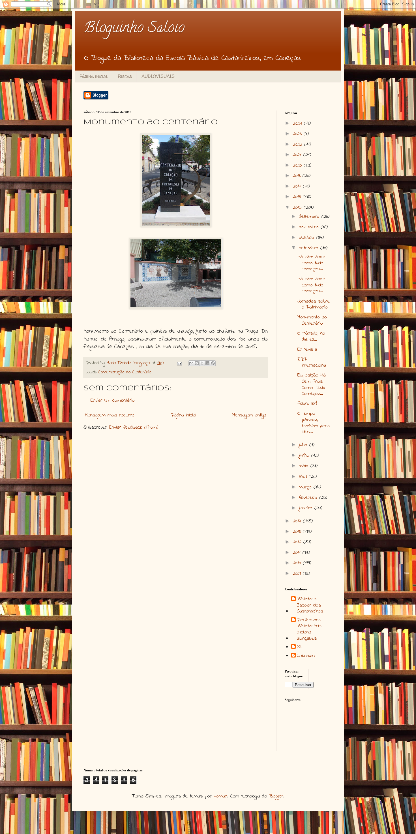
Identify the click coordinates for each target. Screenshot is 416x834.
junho (305, 455)
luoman (220, 796)
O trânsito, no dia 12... (311, 336)
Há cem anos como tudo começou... (311, 263)
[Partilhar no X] (202, 363)
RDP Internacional (311, 362)
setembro (309, 248)
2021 (298, 155)
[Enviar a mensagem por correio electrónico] (179, 363)
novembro (310, 227)
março (306, 487)
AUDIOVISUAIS (158, 76)
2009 (298, 573)
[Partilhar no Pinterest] (213, 363)
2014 (298, 521)
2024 (298, 123)
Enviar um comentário (113, 400)
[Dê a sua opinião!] (197, 363)
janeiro (306, 508)
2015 (298, 207)
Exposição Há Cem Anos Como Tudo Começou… (311, 384)
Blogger (276, 796)
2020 (298, 165)
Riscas (125, 76)
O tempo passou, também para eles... (313, 423)
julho (304, 445)
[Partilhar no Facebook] (207, 363)
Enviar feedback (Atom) (133, 427)
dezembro (310, 216)
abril (304, 476)
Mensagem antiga (249, 415)
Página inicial (94, 76)
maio (304, 466)
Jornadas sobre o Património (313, 304)
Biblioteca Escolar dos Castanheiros (310, 605)
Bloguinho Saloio (134, 29)
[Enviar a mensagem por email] (191, 363)
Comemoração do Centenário (124, 372)
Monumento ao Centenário (312, 320)
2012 (298, 542)
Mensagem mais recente (109, 415)
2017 (298, 186)
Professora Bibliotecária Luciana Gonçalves (309, 629)
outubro (307, 237)
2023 (298, 134)
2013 (298, 531)
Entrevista (307, 349)
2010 (298, 563)
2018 (298, 176)
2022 (298, 144)
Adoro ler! (307, 403)
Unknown (306, 656)
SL (299, 647)
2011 (298, 552)
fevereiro (309, 497)
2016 (298, 197)
